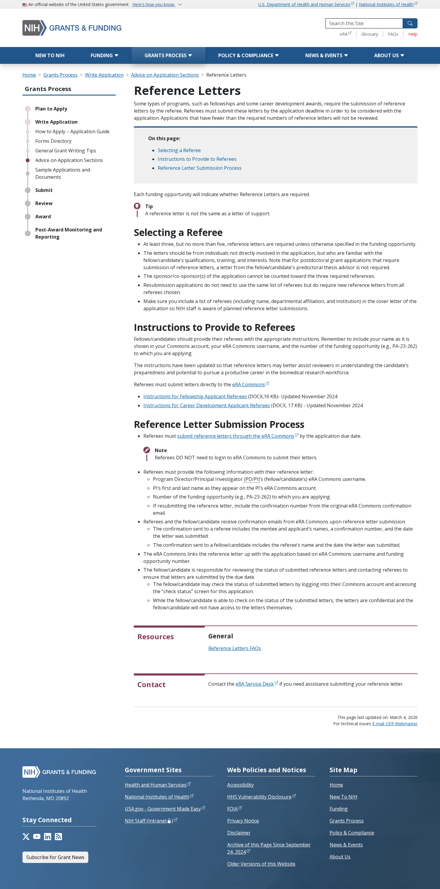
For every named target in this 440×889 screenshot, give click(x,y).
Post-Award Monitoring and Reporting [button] (68, 233)
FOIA (232, 808)
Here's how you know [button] (153, 4)
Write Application (104, 75)
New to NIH (50, 55)
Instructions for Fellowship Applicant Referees (195, 396)
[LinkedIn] (47, 836)
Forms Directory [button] (53, 141)
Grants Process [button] (48, 89)
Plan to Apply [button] (51, 108)
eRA (344, 34)
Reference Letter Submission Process (200, 168)
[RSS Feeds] (58, 836)
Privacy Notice (243, 820)
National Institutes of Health (386, 4)
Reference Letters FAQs (234, 648)
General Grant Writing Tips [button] (65, 150)
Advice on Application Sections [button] (69, 160)
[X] (26, 836)
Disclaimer (239, 832)
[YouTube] (36, 836)
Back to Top (413, 877)
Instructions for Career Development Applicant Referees (206, 405)
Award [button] (43, 216)
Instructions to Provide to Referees (197, 159)
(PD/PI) (252, 479)
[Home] (97, 27)
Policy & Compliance (246, 55)
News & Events (324, 55)
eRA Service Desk (255, 684)
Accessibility (240, 785)
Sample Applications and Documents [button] (62, 173)
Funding (102, 55)
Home (29, 75)
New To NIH (343, 796)
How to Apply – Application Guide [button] (72, 131)
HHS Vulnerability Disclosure (259, 796)
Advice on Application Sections (165, 75)
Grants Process (166, 55)
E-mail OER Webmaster (395, 723)
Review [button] (44, 203)
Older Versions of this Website (261, 864)
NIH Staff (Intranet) (149, 820)
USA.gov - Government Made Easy (163, 808)
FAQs (393, 34)
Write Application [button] (56, 122)
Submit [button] (44, 190)
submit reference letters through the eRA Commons (235, 436)
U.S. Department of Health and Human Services (304, 4)
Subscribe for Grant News (55, 857)
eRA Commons (248, 384)
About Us (387, 55)
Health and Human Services (155, 785)
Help (413, 34)
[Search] (410, 23)
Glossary (369, 34)
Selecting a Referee (179, 150)
